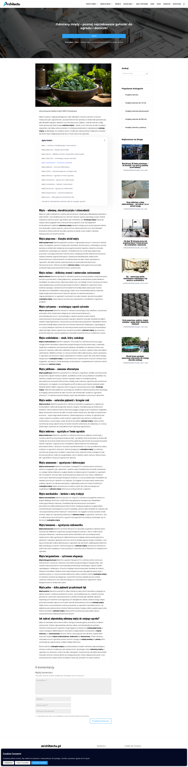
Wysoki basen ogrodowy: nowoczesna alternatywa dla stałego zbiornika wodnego (135, 358)
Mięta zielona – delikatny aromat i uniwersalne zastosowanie (63, 154)
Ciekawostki (166, 4)
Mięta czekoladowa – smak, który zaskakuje (57, 163)
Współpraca (101, 746)
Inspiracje (118, 4)
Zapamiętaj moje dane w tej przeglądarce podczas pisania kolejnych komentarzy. (63, 716)
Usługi (159, 4)
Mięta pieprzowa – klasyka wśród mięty (55, 150)
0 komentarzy (72, 111)
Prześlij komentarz (100, 721)
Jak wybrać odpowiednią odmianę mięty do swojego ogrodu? (63, 201)
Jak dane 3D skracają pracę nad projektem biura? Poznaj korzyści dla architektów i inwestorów (135, 243)
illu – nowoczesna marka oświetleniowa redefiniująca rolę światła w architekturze (135, 278)
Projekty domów (91, 4)
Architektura (177, 4)
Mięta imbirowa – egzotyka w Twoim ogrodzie (58, 176)
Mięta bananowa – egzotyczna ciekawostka (57, 189)
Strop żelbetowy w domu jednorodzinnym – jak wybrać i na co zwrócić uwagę (135, 204)
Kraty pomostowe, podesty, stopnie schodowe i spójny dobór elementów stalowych (135, 322)
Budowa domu (127, 4)
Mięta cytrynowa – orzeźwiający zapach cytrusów (59, 158)
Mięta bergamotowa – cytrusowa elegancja (57, 193)
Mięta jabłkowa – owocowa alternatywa (55, 167)
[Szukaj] (147, 73)
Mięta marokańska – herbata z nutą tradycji (57, 184)
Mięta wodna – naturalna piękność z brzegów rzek (59, 171)
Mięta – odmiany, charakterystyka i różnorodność (59, 145)
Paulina (53, 111)
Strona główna (69, 42)
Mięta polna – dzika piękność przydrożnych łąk (58, 197)
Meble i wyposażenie (142, 4)
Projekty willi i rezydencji (133, 746)
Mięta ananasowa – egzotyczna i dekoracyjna (58, 180)
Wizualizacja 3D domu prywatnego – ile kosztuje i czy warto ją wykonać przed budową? (135, 165)
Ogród (152, 4)
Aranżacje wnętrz (105, 4)
